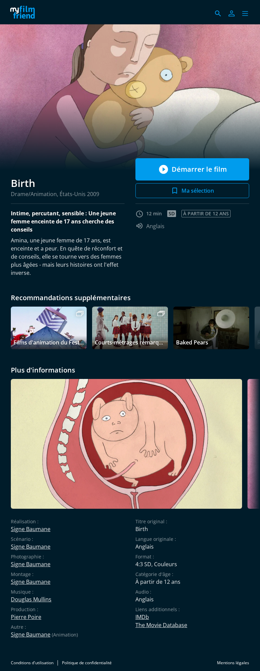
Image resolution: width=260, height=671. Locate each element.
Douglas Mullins (31, 599)
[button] (245, 13)
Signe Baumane (30, 529)
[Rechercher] (218, 13)
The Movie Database (161, 625)
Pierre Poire (26, 617)
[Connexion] (231, 13)
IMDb (142, 617)
